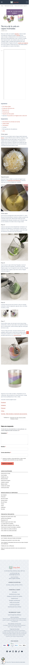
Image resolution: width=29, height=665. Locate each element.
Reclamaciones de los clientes (14, 606)
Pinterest (3, 408)
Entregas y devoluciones (14, 600)
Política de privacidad (14, 602)
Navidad (3, 509)
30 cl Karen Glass (6, 106)
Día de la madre (22, 417)
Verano (16, 418)
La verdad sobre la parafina (7, 523)
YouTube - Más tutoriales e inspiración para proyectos (14, 413)
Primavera (12, 418)
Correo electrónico (6, 452)
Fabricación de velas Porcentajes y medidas (10, 527)
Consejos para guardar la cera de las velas (10, 540)
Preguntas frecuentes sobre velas (8, 516)
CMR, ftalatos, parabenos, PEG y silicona (10, 525)
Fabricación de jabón (5, 480)
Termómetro (5, 125)
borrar (2, 137)
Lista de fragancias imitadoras (14, 614)
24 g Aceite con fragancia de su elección (17, 115)
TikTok (2, 411)
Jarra (3, 131)
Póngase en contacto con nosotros (14, 596)
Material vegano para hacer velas (8, 521)
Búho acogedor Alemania (14, 578)
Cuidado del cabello (5, 485)
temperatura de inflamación (14, 180)
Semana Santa (4, 500)
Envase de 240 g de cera (8, 108)
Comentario (4, 433)
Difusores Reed (4, 478)
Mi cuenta (14, 592)
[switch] (3, 663)
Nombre (3, 446)
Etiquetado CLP (4, 520)
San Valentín (3, 495)
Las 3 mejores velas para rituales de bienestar (11, 538)
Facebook (3, 402)
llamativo (17, 33)
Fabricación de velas (9, 5)
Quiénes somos (14, 598)
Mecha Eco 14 (5, 110)
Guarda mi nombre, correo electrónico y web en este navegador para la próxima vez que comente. (14, 459)
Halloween (3, 507)
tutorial (18, 35)
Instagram (3, 405)
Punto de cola (5, 112)
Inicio (2, 5)
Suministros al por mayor (14, 594)
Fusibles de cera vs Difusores (7, 545)
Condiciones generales (14, 604)
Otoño (2, 505)
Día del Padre (4, 502)
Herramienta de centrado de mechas (11, 121)
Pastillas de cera (4, 477)
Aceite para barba (5, 487)
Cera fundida (4, 475)
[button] (25, 2)
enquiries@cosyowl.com (14, 574)
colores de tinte (17, 335)
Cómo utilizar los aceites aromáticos (9, 528)
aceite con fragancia (23, 43)
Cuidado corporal (5, 482)
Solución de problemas (6, 518)
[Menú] (3, 2)
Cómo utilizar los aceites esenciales (9, 530)
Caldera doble (5, 123)
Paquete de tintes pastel (8, 113)
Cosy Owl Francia (14, 577)
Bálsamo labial (4, 484)
